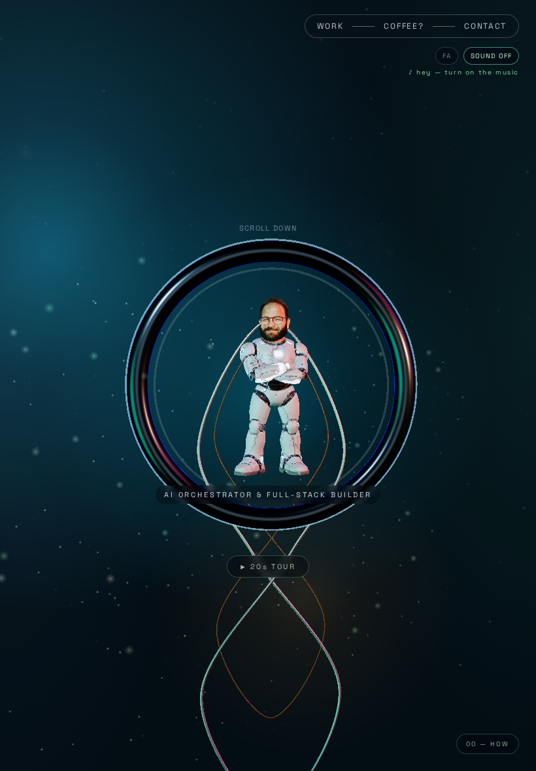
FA (447, 56)
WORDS (52, 746)
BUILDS (52, 686)
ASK (246, 621)
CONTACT (485, 26)
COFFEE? (404, 26)
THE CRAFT (59, 716)
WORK (330, 26)
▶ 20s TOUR (268, 566)
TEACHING (57, 731)
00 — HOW (487, 744)
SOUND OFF (491, 56)
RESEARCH (58, 701)
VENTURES (58, 670)
